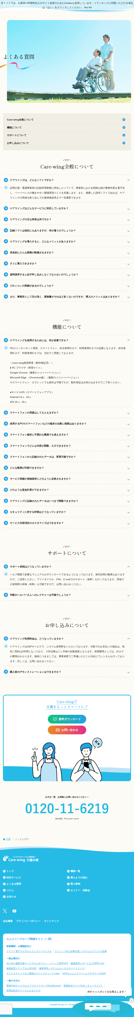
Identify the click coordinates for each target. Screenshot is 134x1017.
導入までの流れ (79, 877)
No (90, 7)
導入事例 (75, 883)
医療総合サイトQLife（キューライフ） (83, 985)
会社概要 (8, 921)
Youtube (14, 911)
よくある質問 (13, 883)
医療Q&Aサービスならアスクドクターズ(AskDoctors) (33, 985)
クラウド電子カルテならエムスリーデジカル (29, 951)
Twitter (5, 911)
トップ (10, 871)
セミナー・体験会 (80, 890)
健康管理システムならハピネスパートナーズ (61, 968)
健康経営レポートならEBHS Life (87, 963)
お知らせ (11, 896)
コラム (10, 890)
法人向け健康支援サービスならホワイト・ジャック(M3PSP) (37, 963)
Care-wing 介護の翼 (20, 858)
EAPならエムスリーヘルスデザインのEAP (84, 973)
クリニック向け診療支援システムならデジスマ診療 (81, 951)
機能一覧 (75, 871)
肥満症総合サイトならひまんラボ (23, 990)
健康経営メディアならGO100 (21, 968)
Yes (86, 7)
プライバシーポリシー (28, 921)
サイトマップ (51, 921)
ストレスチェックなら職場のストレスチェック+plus (33, 973)
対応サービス (13, 877)
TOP (8, 839)
